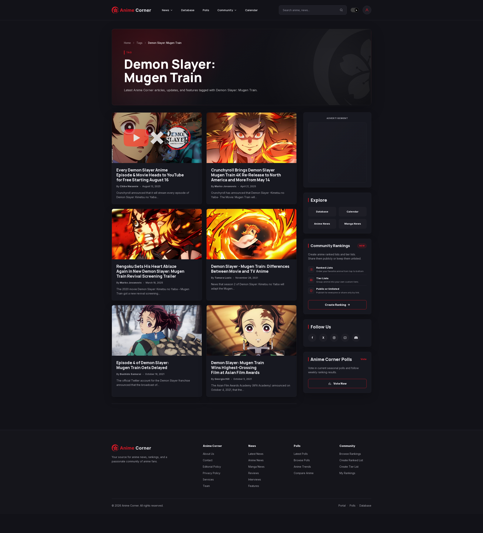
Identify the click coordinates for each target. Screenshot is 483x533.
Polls (206, 10)
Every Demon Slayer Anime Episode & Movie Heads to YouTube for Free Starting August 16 (150, 175)
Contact (207, 460)
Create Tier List (348, 466)
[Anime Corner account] (367, 10)
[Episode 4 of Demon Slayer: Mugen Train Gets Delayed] (157, 330)
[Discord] (356, 338)
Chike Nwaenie (129, 186)
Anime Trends (302, 466)
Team (206, 485)
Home (127, 42)
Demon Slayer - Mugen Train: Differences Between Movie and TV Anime (250, 269)
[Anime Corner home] (131, 10)
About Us (208, 453)
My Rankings (347, 473)
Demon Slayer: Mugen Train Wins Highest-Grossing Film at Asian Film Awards (237, 367)
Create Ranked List (351, 460)
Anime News (322, 223)
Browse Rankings (350, 453)
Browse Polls (302, 460)
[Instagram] (334, 338)
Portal (342, 505)
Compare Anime (304, 473)
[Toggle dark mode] (355, 10)
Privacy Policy (211, 473)
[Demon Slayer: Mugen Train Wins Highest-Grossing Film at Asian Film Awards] (251, 330)
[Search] (341, 10)
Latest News (255, 453)
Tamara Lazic (223, 277)
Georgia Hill (222, 379)
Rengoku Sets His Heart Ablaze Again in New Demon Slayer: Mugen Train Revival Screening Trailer (150, 271)
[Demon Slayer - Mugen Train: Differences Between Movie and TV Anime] (251, 234)
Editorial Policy (212, 466)
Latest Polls (301, 453)
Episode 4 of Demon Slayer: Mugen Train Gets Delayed (142, 365)
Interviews (254, 479)
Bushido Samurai (130, 374)
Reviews (253, 473)
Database (187, 10)
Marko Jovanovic (225, 186)
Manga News (352, 223)
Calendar (251, 10)
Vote (364, 359)
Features (253, 485)
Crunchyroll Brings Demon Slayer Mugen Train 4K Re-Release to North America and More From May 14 (246, 175)
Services (208, 479)
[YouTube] (345, 338)
